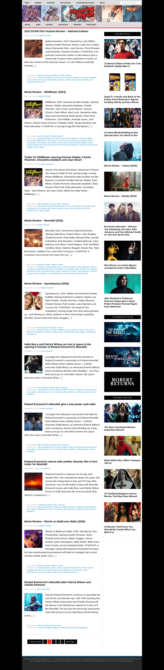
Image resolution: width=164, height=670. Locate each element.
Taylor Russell (76, 570)
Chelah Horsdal (71, 330)
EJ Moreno (41, 505)
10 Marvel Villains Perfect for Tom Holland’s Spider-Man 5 (122, 65)
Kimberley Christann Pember (84, 77)
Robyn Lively (88, 80)
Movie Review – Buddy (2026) (120, 196)
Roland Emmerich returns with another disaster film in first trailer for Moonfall (60, 463)
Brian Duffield (43, 330)
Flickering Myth (82, 13)
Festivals (41, 75)
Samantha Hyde (85, 145)
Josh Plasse (62, 143)
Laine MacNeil (57, 332)
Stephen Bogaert (69, 274)
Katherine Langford (43, 332)
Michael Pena (76, 271)
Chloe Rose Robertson (36, 141)
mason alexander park (47, 80)
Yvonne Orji (31, 334)
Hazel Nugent (80, 269)
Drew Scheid (52, 570)
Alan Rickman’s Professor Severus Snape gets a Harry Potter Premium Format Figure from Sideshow (120, 302)
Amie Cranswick (43, 204)
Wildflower (39, 147)
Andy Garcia (57, 568)
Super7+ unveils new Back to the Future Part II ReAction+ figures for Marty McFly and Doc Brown (122, 99)
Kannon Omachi (74, 143)
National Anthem (64, 80)
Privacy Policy (100, 661)
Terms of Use (88, 661)
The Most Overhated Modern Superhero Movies (120, 428)
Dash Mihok (82, 141)
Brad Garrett (72, 138)
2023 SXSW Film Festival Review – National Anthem (56, 31)
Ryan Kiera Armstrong (69, 145)
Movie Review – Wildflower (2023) (45, 92)
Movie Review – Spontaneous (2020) (46, 283)
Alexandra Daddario (45, 138)
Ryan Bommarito (54, 274)
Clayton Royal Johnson (67, 141)
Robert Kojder (65, 75)
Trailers (65, 204)
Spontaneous (90, 332)
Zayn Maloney (82, 274)
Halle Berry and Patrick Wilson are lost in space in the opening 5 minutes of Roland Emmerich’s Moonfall (57, 345)
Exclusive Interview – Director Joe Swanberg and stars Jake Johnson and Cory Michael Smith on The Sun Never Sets (122, 230)
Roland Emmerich (40, 274)
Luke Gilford (32, 80)
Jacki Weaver (41, 143)
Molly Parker (63, 570)
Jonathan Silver (33, 271)
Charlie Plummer (44, 77)
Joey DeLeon (67, 77)
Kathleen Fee (46, 271)
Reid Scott (55, 145)
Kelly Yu (52, 392)
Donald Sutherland (76, 390)
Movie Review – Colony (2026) (120, 165)
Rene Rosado (77, 80)
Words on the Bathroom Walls (64, 572)
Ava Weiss (41, 267)
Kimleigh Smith (32, 145)
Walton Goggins (44, 572)
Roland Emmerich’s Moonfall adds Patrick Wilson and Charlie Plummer (57, 583)
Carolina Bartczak (53, 267)
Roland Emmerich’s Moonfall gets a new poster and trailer (60, 404)
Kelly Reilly (56, 271)
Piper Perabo (69, 332)
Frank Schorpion (56, 269)
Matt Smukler (44, 145)
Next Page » (71, 642)
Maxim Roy (66, 271)
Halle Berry (69, 269)
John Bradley (92, 269)
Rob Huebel (80, 332)
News (59, 204)
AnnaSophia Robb (69, 568)
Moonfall (86, 271)
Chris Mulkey (51, 141)
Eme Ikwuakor (43, 269)
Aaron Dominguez (44, 568)
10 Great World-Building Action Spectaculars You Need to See (121, 134)
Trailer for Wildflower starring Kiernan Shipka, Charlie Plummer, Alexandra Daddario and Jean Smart (57, 158)
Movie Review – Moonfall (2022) (43, 220)
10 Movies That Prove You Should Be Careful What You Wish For (119, 529)
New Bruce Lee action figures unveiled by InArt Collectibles (120, 266)
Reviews (55, 75)
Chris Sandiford (83, 267)
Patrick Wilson (83, 392)
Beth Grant (81, 568)
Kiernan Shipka (87, 143)
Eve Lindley (56, 77)
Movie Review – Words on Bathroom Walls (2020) (54, 521)
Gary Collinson (43, 625)
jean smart (52, 143)
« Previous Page (35, 642)
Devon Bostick (41, 570)
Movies (48, 75)
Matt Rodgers (43, 388)
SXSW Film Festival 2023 (36, 82)
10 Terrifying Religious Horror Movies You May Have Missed (120, 495)
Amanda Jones (60, 138)
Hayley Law (83, 330)
